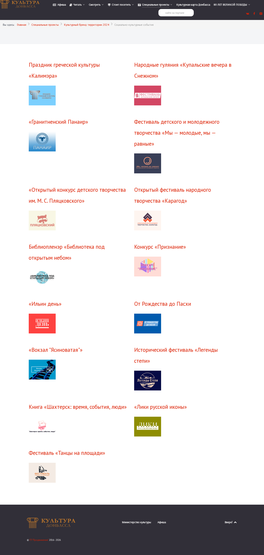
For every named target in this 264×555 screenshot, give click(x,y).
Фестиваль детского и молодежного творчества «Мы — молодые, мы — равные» (176, 132)
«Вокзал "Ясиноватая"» (56, 349)
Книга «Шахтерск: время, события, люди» (78, 406)
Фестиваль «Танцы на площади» (67, 452)
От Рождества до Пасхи (162, 303)
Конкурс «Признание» (160, 246)
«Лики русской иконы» (160, 406)
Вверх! (229, 522)
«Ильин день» (45, 303)
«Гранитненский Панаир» (58, 121)
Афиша (162, 522)
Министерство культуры (136, 522)
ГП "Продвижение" (39, 540)
